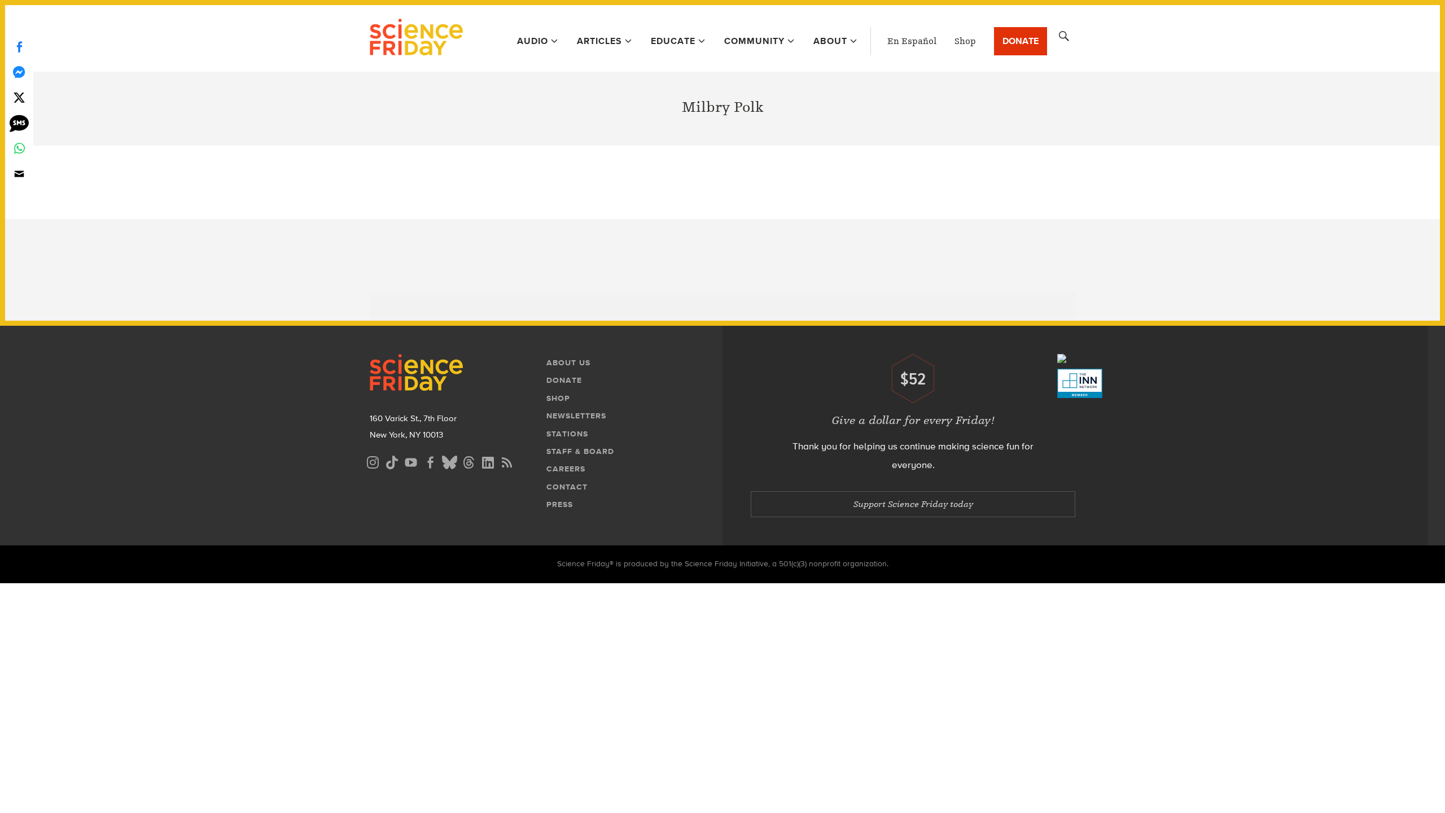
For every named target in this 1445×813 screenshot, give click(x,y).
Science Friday (416, 38)
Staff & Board (580, 451)
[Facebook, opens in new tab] (430, 461)
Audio (532, 41)
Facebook (19, 46)
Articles (599, 41)
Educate (673, 41)
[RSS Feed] (506, 461)
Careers (565, 469)
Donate (1020, 41)
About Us (568, 363)
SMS (19, 123)
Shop (965, 41)
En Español (911, 41)
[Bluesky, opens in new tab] (449, 461)
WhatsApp (19, 148)
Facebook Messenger (19, 72)
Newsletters (576, 416)
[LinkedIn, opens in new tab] (487, 461)
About (830, 41)
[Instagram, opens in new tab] (372, 461)
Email (19, 173)
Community (754, 41)
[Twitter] (19, 97)
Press (559, 504)
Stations (567, 434)
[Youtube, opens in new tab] (410, 461)
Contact (567, 487)
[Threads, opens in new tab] (468, 461)
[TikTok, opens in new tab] (391, 461)
